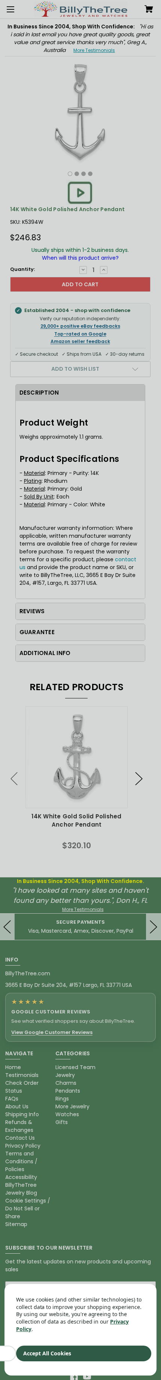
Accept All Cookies (47, 1353)
